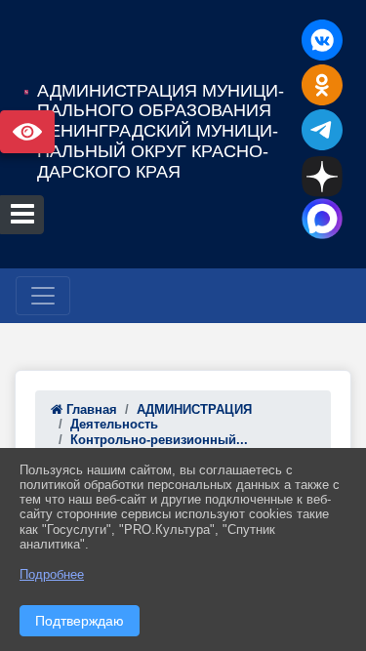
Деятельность (114, 424)
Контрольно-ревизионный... (159, 439)
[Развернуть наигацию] (43, 295)
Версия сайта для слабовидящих (27, 131)
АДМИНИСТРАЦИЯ (194, 409)
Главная (89, 409)
